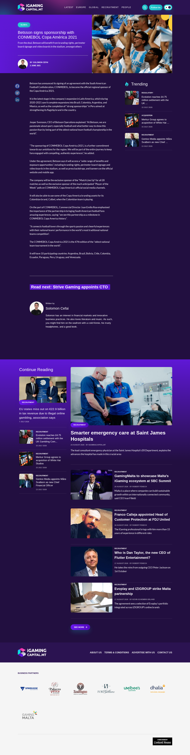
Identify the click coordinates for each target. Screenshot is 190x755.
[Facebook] (18, 87)
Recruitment (110, 7)
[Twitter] (18, 93)
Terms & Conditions (116, 652)
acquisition (147, 115)
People (126, 7)
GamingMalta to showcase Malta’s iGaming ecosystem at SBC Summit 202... (142, 481)
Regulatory (147, 93)
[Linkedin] (18, 100)
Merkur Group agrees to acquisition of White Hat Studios (48, 460)
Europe (81, 7)
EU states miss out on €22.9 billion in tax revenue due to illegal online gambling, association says (42, 413)
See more (79, 627)
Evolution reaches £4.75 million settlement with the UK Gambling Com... (49, 438)
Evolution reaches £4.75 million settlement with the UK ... (155, 100)
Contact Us (164, 652)
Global (94, 7)
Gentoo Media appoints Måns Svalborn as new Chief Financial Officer (51, 482)
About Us (96, 652)
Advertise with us (143, 652)
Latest (68, 7)
